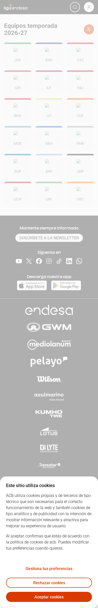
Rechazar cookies (49, 582)
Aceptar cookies (49, 597)
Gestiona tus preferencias (49, 568)
